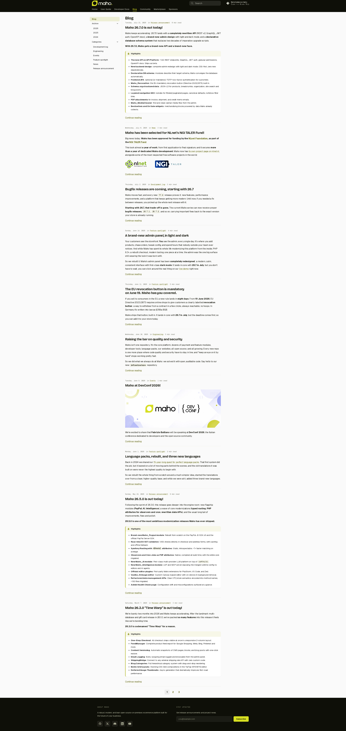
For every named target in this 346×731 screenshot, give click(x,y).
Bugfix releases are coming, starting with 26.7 (159, 189)
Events (153, 381)
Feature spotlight (158, 231)
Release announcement (160, 23)
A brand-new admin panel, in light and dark (157, 235)
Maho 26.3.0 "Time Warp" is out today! (153, 608)
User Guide (106, 9)
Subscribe (241, 719)
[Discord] (115, 723)
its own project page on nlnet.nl (204, 151)
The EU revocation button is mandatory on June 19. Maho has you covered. (154, 291)
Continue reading (133, 117)
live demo (184, 268)
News (154, 128)
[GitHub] (100, 723)
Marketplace (160, 9)
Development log (158, 184)
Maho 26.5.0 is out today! (144, 499)
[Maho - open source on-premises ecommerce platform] (102, 3)
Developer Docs (121, 9)
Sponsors (173, 9)
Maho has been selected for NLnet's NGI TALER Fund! (164, 133)
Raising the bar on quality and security (153, 339)
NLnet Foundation (198, 138)
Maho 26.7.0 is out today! (143, 27)
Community (145, 9)
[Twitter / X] (107, 723)
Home (94, 9)
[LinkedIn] (122, 723)
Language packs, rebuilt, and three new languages (162, 456)
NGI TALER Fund (137, 142)
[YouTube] (129, 723)
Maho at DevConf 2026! (142, 385)
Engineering (158, 334)
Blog (135, 9)
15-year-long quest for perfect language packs (176, 462)
